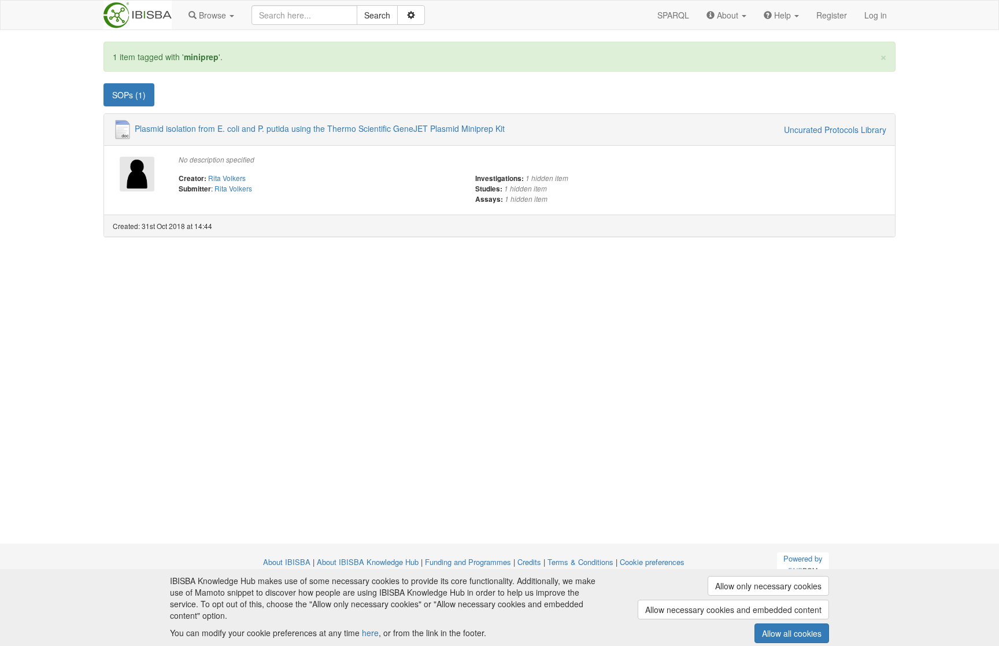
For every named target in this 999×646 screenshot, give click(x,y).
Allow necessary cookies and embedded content (733, 609)
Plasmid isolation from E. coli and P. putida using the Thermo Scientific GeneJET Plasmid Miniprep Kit (320, 128)
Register (831, 15)
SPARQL (673, 15)
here (370, 632)
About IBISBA (286, 561)
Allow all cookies (792, 633)
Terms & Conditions (580, 561)
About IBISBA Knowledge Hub (368, 561)
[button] (211, 15)
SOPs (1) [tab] (129, 95)
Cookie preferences (652, 561)
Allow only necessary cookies (768, 586)
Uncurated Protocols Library (835, 129)
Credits (529, 561)
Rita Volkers (227, 178)
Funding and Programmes (468, 561)
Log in (875, 15)
